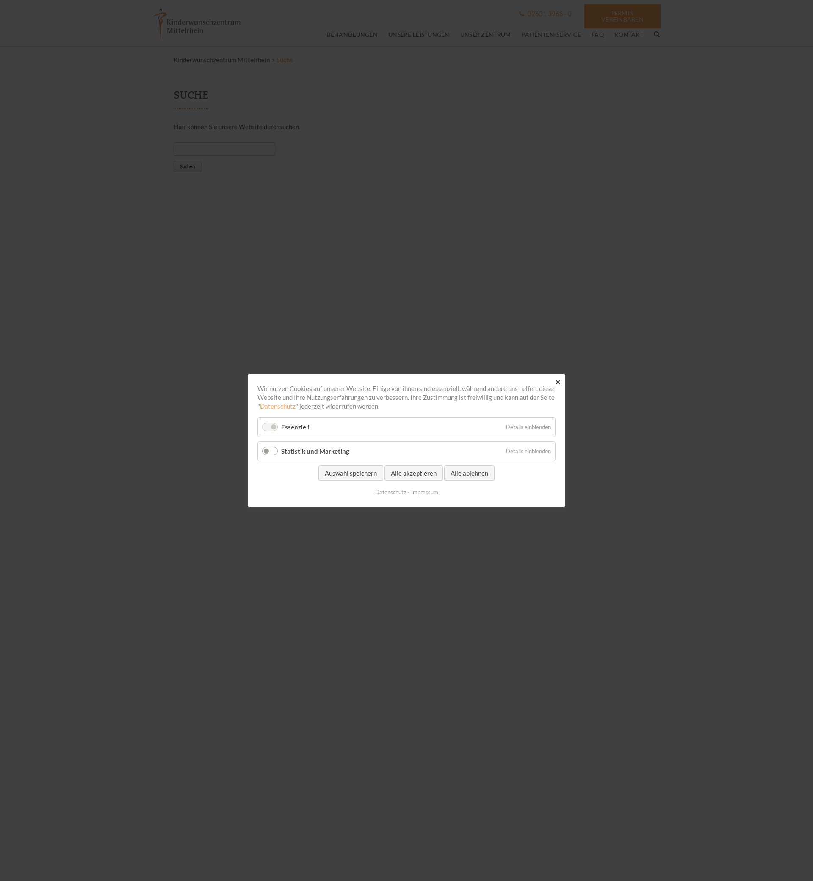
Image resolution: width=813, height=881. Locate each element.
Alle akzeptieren (414, 473)
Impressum (424, 492)
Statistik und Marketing (315, 451)
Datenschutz (278, 406)
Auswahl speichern (351, 473)
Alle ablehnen (469, 473)
